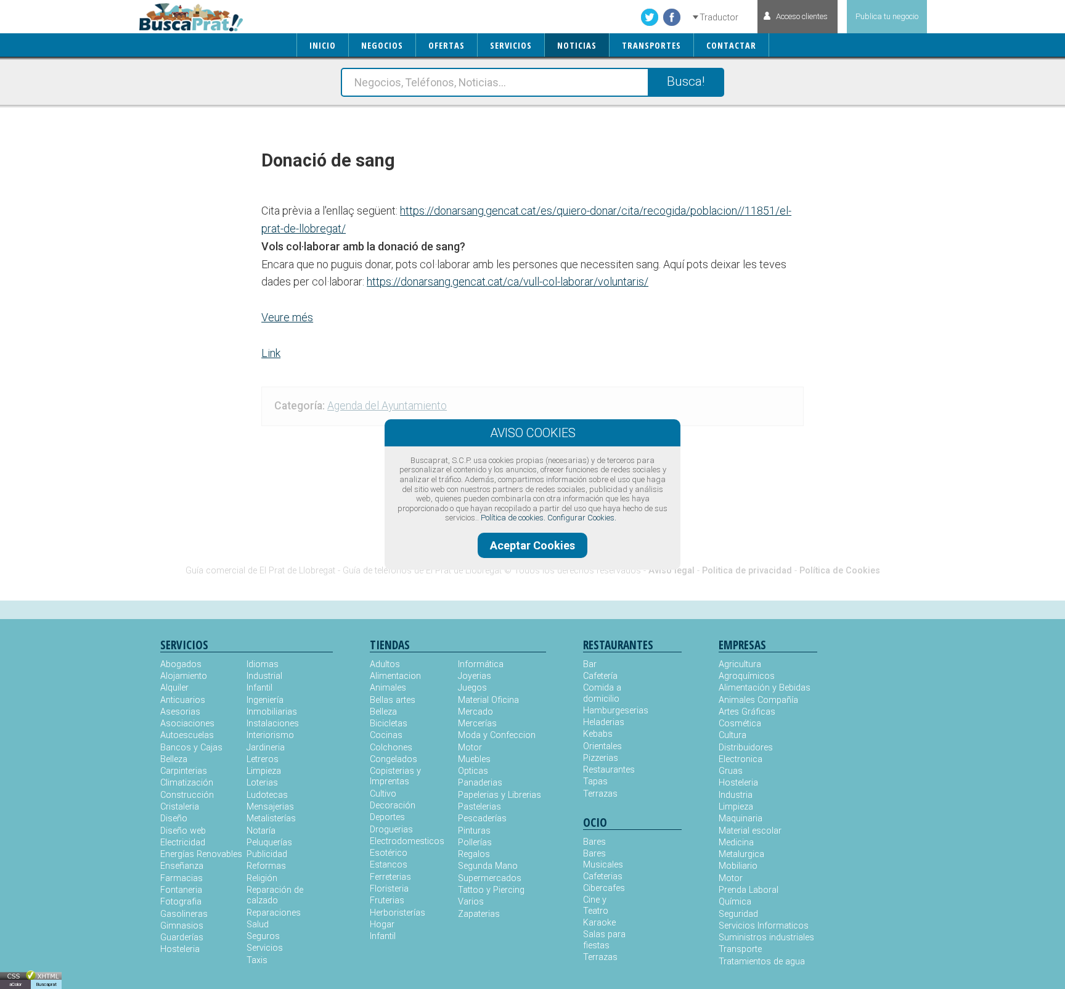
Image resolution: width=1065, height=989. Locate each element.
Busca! (685, 81)
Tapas (595, 781)
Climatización (186, 783)
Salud (258, 924)
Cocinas (386, 735)
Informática (481, 664)
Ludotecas (267, 795)
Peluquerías (269, 842)
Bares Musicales (603, 858)
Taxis (257, 960)
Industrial (264, 676)
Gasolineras (184, 914)
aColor (15, 984)
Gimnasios (181, 926)
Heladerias (603, 722)
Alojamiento (183, 676)
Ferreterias (390, 877)
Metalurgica (741, 854)
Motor (470, 747)
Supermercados (489, 878)
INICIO (322, 45)
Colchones (391, 747)
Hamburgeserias (607, 710)
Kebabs (598, 734)
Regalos (474, 854)
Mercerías (477, 723)
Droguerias (391, 829)
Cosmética (740, 723)
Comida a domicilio (602, 693)
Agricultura (740, 664)
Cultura (732, 735)
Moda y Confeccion (497, 735)
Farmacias (181, 878)
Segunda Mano (488, 866)
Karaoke (599, 922)
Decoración (392, 805)
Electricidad (182, 842)
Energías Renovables (201, 854)
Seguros (263, 936)
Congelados (393, 759)
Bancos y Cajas (191, 747)
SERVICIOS (511, 45)
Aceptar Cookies (532, 545)
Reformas (266, 866)
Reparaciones (274, 913)
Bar (590, 664)
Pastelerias (479, 807)
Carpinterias (183, 771)
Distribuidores (746, 747)
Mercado (475, 712)
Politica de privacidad (747, 570)
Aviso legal (671, 570)
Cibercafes (604, 888)
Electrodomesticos (407, 841)
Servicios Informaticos (764, 926)
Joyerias (474, 676)
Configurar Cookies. (581, 517)
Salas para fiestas (604, 939)
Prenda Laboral (748, 890)
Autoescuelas (187, 735)
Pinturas (474, 831)
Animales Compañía (758, 700)
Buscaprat (46, 984)
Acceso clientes (802, 16)
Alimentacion (395, 676)
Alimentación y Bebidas (764, 688)
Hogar (382, 924)
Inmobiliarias (272, 712)
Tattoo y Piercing (491, 890)
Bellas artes (392, 700)
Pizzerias (600, 758)
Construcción (187, 795)
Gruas (731, 771)
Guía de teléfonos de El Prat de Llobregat (422, 570)
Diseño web (183, 831)
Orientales (602, 746)
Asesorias (180, 712)
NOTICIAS (577, 45)
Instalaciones (273, 723)
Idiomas (263, 664)
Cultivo (383, 794)
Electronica (740, 759)
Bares (594, 842)
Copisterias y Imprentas (395, 776)
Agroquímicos (747, 676)
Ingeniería (265, 700)
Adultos (385, 664)
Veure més (287, 317)
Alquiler (174, 688)
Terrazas (600, 794)
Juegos (472, 688)
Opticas (473, 771)
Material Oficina (488, 700)
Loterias (262, 783)
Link (270, 353)
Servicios (265, 948)
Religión (262, 878)
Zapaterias (479, 914)
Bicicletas (388, 723)
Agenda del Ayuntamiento (387, 406)
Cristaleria (179, 807)
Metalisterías (271, 818)
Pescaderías (482, 818)
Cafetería (600, 676)
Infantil (259, 688)
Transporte (740, 949)
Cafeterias (602, 876)
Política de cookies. (513, 517)
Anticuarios (182, 700)
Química (735, 902)
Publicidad (267, 854)
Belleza (173, 759)
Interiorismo (270, 735)
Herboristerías (397, 913)
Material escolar (750, 831)
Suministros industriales (766, 937)
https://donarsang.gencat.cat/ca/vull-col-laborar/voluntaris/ (507, 281)
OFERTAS (446, 45)
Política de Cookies (839, 570)
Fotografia (181, 902)
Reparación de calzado (275, 895)
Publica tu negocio (886, 16)
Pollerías (475, 842)
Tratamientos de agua (762, 961)
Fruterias (387, 900)
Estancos (388, 865)
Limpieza (264, 771)
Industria (736, 795)
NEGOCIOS (382, 45)
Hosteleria (180, 949)
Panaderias (480, 783)
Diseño (173, 818)
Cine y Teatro (595, 905)
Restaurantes (607, 770)
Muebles (474, 759)
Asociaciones (187, 723)
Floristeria (389, 889)
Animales (388, 688)
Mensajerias (270, 807)
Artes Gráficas (747, 712)
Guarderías (181, 937)
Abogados (181, 664)
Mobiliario (738, 866)
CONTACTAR (731, 45)
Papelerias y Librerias (499, 795)
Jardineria (266, 747)
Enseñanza (181, 866)
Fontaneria (181, 890)
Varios (471, 902)
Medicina (736, 842)
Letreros (263, 759)
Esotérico (388, 853)
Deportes (387, 817)
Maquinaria (740, 818)
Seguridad (738, 914)
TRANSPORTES (651, 45)
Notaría (261, 831)
